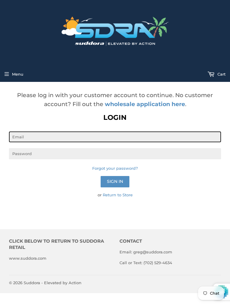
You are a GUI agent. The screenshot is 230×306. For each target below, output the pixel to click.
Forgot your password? (115, 168)
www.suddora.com (27, 258)
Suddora (32, 282)
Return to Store (118, 194)
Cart (221, 74)
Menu (17, 74)
